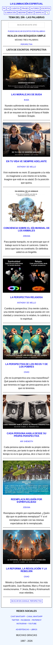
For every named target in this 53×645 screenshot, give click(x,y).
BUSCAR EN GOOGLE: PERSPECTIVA (26, 601)
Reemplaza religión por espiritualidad (26, 500)
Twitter (15, 620)
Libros (34, 630)
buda (26, 100)
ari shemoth (26, 441)
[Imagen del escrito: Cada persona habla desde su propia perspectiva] (26, 428)
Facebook (25, 620)
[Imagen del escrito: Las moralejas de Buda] (26, 89)
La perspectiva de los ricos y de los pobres (26, 365)
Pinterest (36, 620)
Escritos (45, 8)
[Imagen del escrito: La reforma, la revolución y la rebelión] (26, 563)
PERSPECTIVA (26, 44)
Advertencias (22, 630)
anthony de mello (26, 167)
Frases (25, 8)
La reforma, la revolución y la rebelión (26, 569)
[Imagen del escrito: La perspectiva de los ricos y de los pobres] (26, 359)
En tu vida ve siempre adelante (26, 161)
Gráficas (39, 13)
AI (8, 8)
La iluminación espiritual (26, 4)
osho (26, 372)
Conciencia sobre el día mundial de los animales (27, 229)
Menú (30, 13)
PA (4, 8)
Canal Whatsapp (34, 617)
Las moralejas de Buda (26, 94)
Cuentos (15, 8)
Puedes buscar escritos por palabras (26, 31)
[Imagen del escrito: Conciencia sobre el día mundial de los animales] (26, 223)
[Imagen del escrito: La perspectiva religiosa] (26, 292)
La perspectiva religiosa (26, 297)
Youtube (32, 624)
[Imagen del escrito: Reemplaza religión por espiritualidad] (26, 494)
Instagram (21, 624)
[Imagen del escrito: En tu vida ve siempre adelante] (26, 156)
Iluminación (10, 13)
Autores (35, 8)
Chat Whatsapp (18, 617)
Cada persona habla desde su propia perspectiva (26, 434)
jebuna (26, 236)
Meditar (22, 13)
